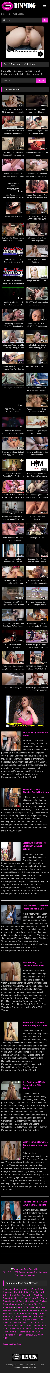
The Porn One (39, 1329)
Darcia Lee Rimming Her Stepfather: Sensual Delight (34, 846)
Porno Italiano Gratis (35, 1301)
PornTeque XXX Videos (20, 1329)
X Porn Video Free (28, 1310)
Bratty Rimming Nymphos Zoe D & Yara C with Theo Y (35, 1145)
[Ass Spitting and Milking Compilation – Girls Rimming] (11, 1100)
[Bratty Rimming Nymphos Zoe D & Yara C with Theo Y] (11, 1159)
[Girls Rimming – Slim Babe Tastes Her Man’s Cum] (11, 923)
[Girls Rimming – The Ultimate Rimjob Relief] (11, 980)
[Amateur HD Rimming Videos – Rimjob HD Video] (11, 1040)
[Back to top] (42, 1365)
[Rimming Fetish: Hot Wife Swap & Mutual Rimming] (11, 1219)
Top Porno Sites (30, 1319)
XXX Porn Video (22, 1313)
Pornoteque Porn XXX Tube (15, 1292)
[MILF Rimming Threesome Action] (11, 750)
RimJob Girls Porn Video (20, 1295)
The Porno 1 (10, 1332)
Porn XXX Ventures (12, 1319)
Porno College (38, 1289)
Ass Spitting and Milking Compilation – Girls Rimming (34, 1085)
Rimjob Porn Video (11, 1304)
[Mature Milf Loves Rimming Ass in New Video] (11, 807)
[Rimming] (20, 6)
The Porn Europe (26, 1332)
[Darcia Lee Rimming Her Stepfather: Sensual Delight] (11, 860)
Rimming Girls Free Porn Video (30, 1316)
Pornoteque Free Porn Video (16, 1289)
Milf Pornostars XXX (23, 1323)
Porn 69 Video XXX (30, 1298)
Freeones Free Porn (12, 1344)
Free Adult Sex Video (25, 1307)
